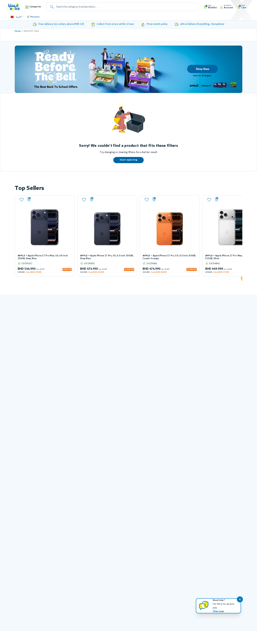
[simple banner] (14, 7)
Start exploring (128, 160)
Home (18, 31)
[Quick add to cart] (48, 199)
